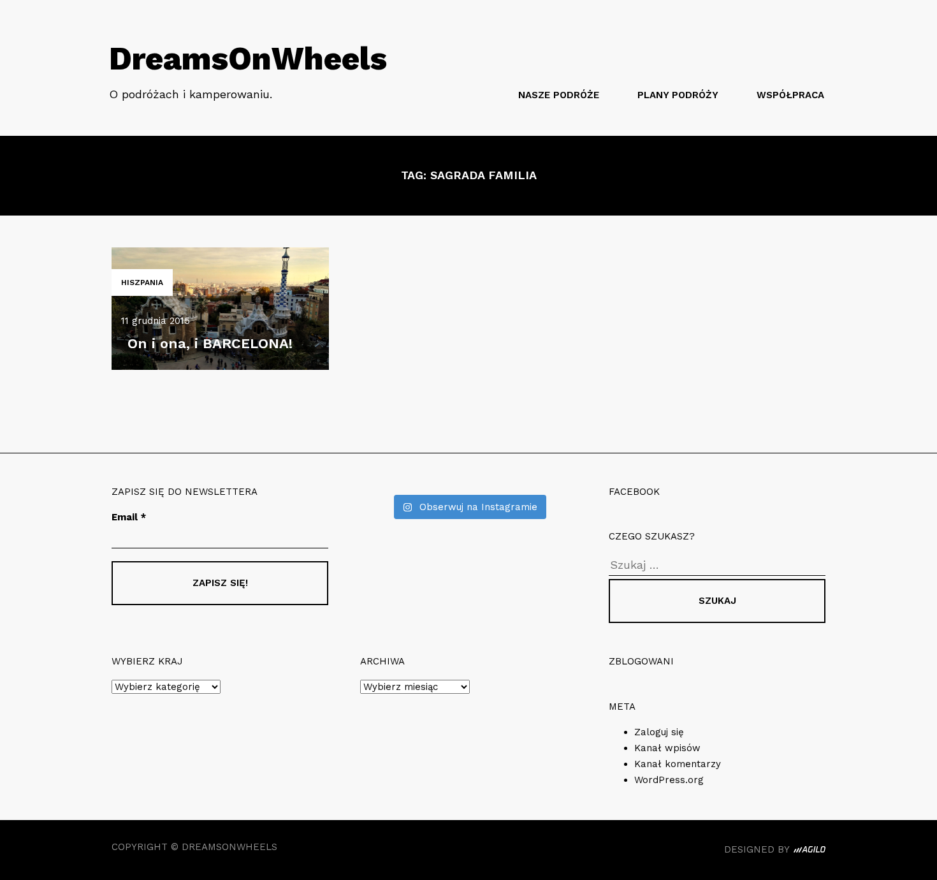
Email (129, 517)
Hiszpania (142, 282)
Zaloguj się (659, 732)
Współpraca (790, 95)
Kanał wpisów (667, 748)
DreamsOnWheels (248, 58)
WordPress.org (669, 780)
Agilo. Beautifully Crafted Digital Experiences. (809, 851)
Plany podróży (677, 95)
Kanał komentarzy (677, 764)
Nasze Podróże (558, 95)
